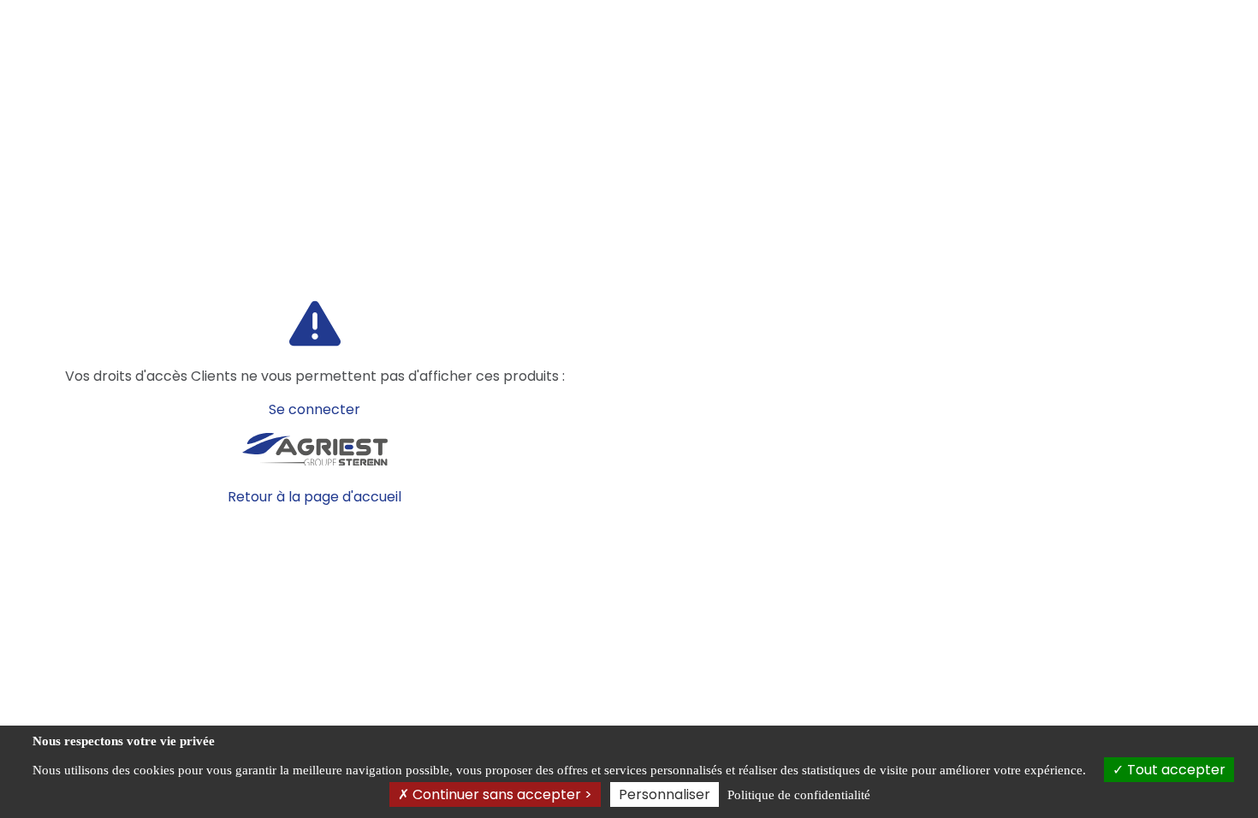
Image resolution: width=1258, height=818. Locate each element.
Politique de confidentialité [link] (798, 795)
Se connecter (314, 409)
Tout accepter (1174, 769)
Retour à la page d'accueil (314, 497)
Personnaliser (664, 794)
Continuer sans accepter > (500, 794)
